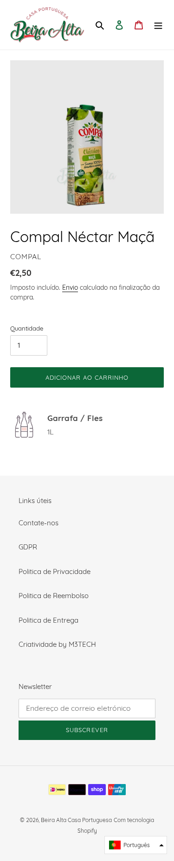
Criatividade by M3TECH (57, 644)
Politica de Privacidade (54, 571)
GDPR (28, 546)
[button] (135, 845)
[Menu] (158, 25)
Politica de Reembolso (54, 595)
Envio (70, 287)
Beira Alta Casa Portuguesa (76, 819)
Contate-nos (38, 522)
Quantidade (26, 328)
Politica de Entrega (48, 620)
